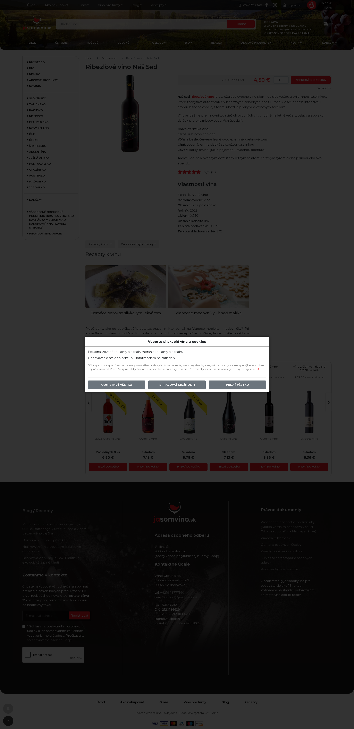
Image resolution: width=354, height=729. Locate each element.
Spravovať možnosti (177, 385)
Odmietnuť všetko (116, 385)
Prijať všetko (237, 385)
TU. (257, 369)
